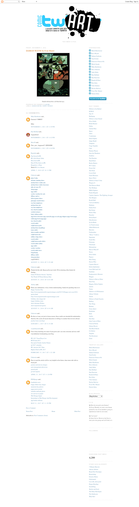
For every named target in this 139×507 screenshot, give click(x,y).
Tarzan (91, 296)
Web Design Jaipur (36, 396)
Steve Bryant (95, 53)
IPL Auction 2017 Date (38, 347)
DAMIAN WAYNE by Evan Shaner (40, 50)
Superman (92, 237)
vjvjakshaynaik (35, 329)
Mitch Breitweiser (97, 51)
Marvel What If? (94, 250)
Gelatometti (92, 479)
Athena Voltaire (93, 294)
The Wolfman (93, 188)
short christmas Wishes (37, 303)
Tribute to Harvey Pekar (96, 279)
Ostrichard (92, 245)
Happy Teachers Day (37, 290)
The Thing (92, 304)
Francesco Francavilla (98, 61)
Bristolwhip (92, 474)
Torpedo (91, 333)
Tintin (91, 289)
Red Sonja (92, 210)
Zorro (90, 338)
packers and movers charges (39, 365)
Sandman (91, 272)
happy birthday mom (37, 301)
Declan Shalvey (96, 88)
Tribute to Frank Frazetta (96, 299)
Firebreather (92, 232)
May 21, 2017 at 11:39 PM (41, 403)
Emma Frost (92, 208)
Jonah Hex (92, 240)
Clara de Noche (93, 324)
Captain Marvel (93, 264)
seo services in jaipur (37, 393)
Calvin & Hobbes (94, 203)
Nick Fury (92, 282)
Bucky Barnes (93, 163)
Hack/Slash (92, 161)
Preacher (91, 215)
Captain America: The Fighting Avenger (101, 195)
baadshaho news (36, 382)
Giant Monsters (93, 175)
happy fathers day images (38, 384)
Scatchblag (92, 487)
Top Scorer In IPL (36, 156)
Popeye (91, 257)
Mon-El (33, 142)
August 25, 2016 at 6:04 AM (42, 280)
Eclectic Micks (93, 477)
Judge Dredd (92, 141)
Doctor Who (92, 262)
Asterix (91, 287)
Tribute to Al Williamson (96, 291)
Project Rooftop (93, 484)
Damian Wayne (37, 106)
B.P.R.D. (91, 111)
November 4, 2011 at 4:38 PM (43, 127)
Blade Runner (93, 124)
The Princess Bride (94, 185)
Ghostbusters (93, 220)
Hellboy (91, 301)
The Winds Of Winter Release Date (41, 277)
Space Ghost (92, 178)
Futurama (92, 242)
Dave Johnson (96, 69)
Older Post (77, 411)
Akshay (33, 284)
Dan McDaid (34, 132)
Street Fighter (93, 138)
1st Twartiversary (94, 225)
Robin (45, 106)
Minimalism (92, 247)
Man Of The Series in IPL (38, 163)
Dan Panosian (96, 78)
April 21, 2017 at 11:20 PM (41, 374)
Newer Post (29, 411)
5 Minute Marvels (94, 467)
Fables (91, 126)
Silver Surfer (92, 121)
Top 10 (91, 114)
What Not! (92, 496)
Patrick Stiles (95, 94)
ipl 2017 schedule (36, 345)
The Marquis (93, 198)
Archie (91, 316)
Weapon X (92, 183)
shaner (50, 106)
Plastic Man (92, 212)
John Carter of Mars (95, 321)
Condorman (92, 136)
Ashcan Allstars (93, 469)
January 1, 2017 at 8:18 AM (42, 324)
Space (91, 131)
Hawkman (92, 311)
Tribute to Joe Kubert (95, 109)
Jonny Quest (92, 309)
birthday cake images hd (38, 299)
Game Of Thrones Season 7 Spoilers (41, 274)
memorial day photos (37, 387)
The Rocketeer (93, 336)
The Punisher (93, 158)
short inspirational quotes (38, 306)
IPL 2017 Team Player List (38, 338)
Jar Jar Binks (92, 222)
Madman (91, 205)
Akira (90, 133)
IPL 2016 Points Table (37, 158)
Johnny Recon (93, 326)
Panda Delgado (93, 193)
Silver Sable (92, 254)
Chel (90, 148)
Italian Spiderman (94, 267)
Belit (90, 314)
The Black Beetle (94, 329)
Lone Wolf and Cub (95, 269)
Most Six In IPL (35, 161)
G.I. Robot (92, 331)
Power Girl (92, 168)
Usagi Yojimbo (93, 146)
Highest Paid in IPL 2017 (38, 350)
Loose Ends (92, 173)
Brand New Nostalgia (95, 472)
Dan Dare (91, 319)
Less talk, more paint (95, 482)
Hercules (91, 230)
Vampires (91, 143)
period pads (34, 369)
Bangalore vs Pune (36, 165)
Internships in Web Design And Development (44, 398)
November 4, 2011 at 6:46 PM (43, 148)
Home (53, 411)
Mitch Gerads (95, 64)
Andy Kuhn (95, 72)
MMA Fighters (93, 190)
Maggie (91, 277)
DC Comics (92, 166)
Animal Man (92, 129)
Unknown (34, 175)
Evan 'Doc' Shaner (97, 91)
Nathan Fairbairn (96, 56)
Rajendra (34, 153)
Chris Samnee (96, 86)
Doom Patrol (92, 217)
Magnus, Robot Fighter (96, 284)
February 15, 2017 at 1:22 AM (43, 352)
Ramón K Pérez (96, 80)
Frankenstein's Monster (96, 274)
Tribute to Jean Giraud (95, 119)
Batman (91, 306)
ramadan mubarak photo (38, 391)
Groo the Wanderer (94, 153)
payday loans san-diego (38, 321)
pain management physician (39, 367)
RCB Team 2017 (36, 340)
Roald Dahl (92, 200)
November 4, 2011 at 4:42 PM (43, 137)
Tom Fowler (95, 59)
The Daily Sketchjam (95, 491)
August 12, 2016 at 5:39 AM (42, 262)
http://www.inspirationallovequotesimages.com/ (45, 296)
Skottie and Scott (94, 489)
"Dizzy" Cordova (94, 235)
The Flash (92, 171)
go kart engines (35, 371)
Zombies (91, 156)
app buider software (36, 400)
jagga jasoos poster (36, 389)
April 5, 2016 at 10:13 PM (41, 170)
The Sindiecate (93, 494)
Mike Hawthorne (36, 116)
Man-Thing (92, 259)
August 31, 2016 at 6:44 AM (42, 308)
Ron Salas (94, 83)
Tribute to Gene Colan (95, 180)
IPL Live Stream (39, 167)
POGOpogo (34, 379)
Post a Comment (31, 408)
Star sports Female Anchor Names (40, 343)
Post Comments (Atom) (41, 415)
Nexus (91, 252)
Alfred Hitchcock (94, 227)
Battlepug (92, 116)
